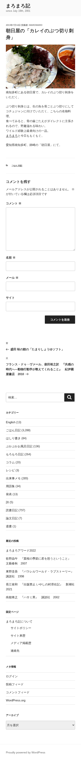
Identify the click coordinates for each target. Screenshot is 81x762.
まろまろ (12, 135)
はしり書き (13, 438)
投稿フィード (15, 684)
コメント (13, 203)
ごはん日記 (16, 165)
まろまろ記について (19, 621)
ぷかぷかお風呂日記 (19, 446)
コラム (10, 462)
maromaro (35, 25)
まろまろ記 (18, 5)
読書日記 (12, 510)
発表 (9, 494)
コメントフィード (17, 692)
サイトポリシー (21, 628)
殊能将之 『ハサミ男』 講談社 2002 (32, 597)
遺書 (9, 526)
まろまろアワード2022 (21, 550)
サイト (10, 297)
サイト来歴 (18, 635)
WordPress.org (15, 700)
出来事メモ (13, 478)
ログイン (12, 676)
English (10, 422)
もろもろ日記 (15, 454)
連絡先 (15, 650)
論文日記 (12, 518)
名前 (11, 257)
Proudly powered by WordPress (25, 752)
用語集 (10, 486)
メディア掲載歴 (21, 643)
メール (12, 277)
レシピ (10, 470)
